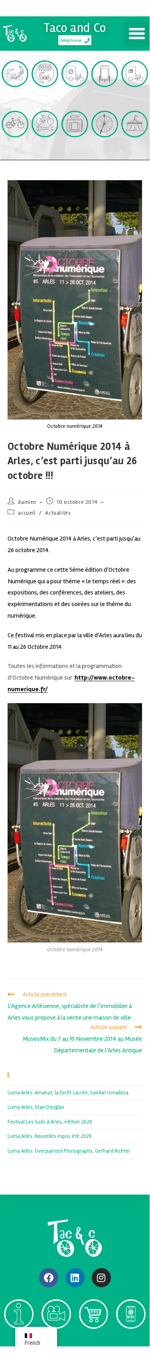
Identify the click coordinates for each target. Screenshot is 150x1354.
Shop (93, 1339)
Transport (15, 97)
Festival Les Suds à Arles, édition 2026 (50, 1122)
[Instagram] (101, 1277)
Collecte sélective (75, 100)
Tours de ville (45, 100)
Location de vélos (15, 151)
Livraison (134, 97)
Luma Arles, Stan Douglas (36, 1107)
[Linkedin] (75, 1277)
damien (27, 502)
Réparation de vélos (44, 151)
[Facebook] (48, 1277)
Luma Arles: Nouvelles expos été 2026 (50, 1136)
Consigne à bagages (75, 151)
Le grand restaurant (105, 151)
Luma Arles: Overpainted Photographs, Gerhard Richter (69, 1151)
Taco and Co (74, 28)
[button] (137, 33)
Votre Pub (105, 97)
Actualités (58, 512)
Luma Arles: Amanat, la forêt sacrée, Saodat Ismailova (68, 1093)
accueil (27, 512)
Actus (131, 1339)
